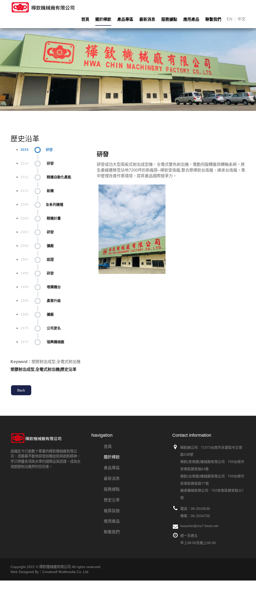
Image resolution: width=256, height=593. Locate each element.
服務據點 (169, 19)
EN (229, 19)
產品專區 (125, 19)
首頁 (85, 19)
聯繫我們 (213, 19)
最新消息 (147, 19)
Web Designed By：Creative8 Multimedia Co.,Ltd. (49, 572)
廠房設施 (112, 511)
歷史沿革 (112, 500)
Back (21, 390)
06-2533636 (200, 509)
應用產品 (191, 19)
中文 (242, 19)
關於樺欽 (103, 19)
